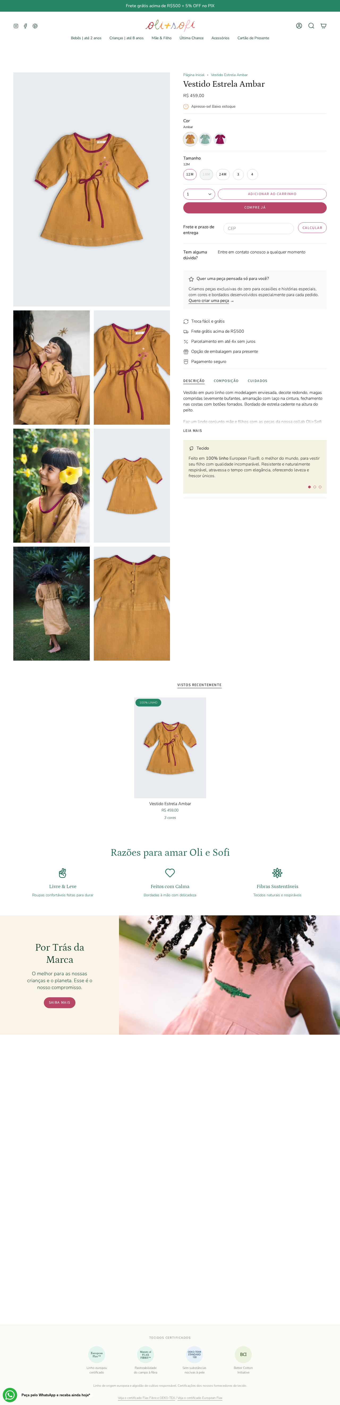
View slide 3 (320, 487)
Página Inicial (194, 74)
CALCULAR (312, 227)
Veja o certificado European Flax (199, 1398)
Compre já (255, 207)
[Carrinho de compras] (323, 25)
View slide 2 (314, 487)
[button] (86, 38)
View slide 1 (309, 487)
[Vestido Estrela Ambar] (170, 747)
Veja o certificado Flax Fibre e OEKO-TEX (146, 1398)
